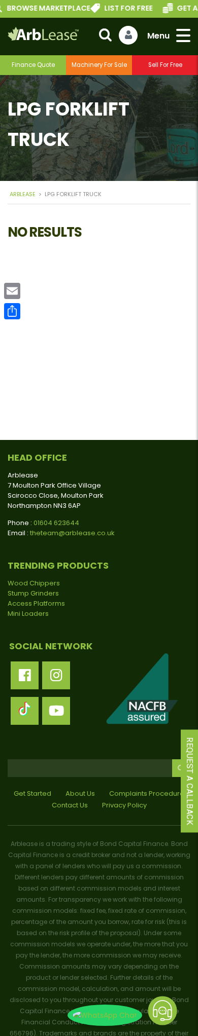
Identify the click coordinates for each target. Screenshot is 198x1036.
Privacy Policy (124, 805)
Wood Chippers (34, 583)
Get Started (32, 793)
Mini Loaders (28, 613)
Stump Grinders (33, 593)
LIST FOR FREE (120, 8)
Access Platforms (36, 603)
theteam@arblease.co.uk (72, 533)
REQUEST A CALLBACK (189, 781)
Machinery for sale (99, 65)
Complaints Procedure (146, 793)
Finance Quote (33, 65)
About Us (80, 793)
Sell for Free (165, 65)
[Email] (12, 291)
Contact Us (70, 805)
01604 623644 (56, 523)
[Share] (12, 311)
